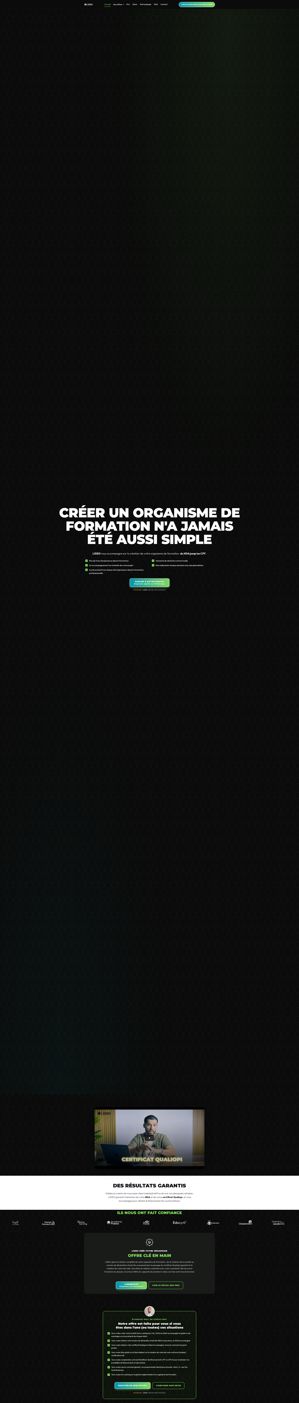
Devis (135, 4)
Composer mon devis (168, 1385)
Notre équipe (145, 4)
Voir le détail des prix (166, 1285)
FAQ (156, 4)
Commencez (131, 1285)
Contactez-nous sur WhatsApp (197, 4)
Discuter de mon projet (132, 1385)
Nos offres (117, 4)
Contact (164, 4)
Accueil (107, 4)
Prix (128, 4)
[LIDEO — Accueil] (88, 4)
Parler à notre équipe (149, 582)
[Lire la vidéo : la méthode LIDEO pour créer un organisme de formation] (149, 1138)
